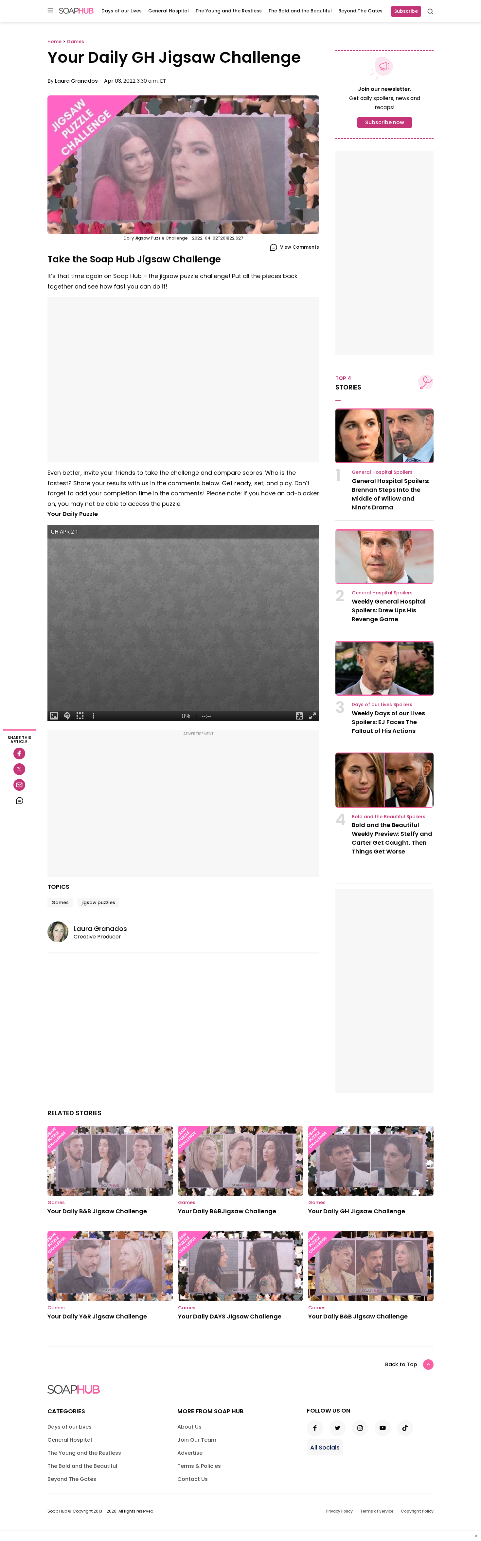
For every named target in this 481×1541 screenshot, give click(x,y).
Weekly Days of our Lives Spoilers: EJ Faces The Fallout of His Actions (388, 722)
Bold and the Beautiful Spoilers (388, 816)
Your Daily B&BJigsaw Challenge (227, 1211)
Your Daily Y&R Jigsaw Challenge (97, 1316)
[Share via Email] (19, 785)
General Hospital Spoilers (382, 472)
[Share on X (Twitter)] (19, 769)
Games (60, 902)
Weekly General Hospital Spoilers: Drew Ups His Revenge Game (389, 610)
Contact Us (192, 1479)
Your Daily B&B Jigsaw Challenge (97, 1211)
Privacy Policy (339, 1511)
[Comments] (19, 800)
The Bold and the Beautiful (300, 11)
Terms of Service (377, 1511)
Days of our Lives (121, 11)
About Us (189, 1427)
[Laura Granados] (60, 931)
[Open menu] (50, 10)
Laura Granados (76, 81)
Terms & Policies (199, 1466)
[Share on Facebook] (19, 753)
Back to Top (401, 1364)
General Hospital (168, 11)
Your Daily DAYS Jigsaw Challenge (229, 1316)
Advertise (190, 1453)
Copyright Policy (417, 1511)
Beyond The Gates (360, 11)
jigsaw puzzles (98, 902)
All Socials (325, 1447)
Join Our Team (196, 1440)
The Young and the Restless (228, 11)
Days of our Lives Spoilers (382, 704)
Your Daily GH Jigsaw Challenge (356, 1211)
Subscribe (406, 11)
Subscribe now (384, 122)
